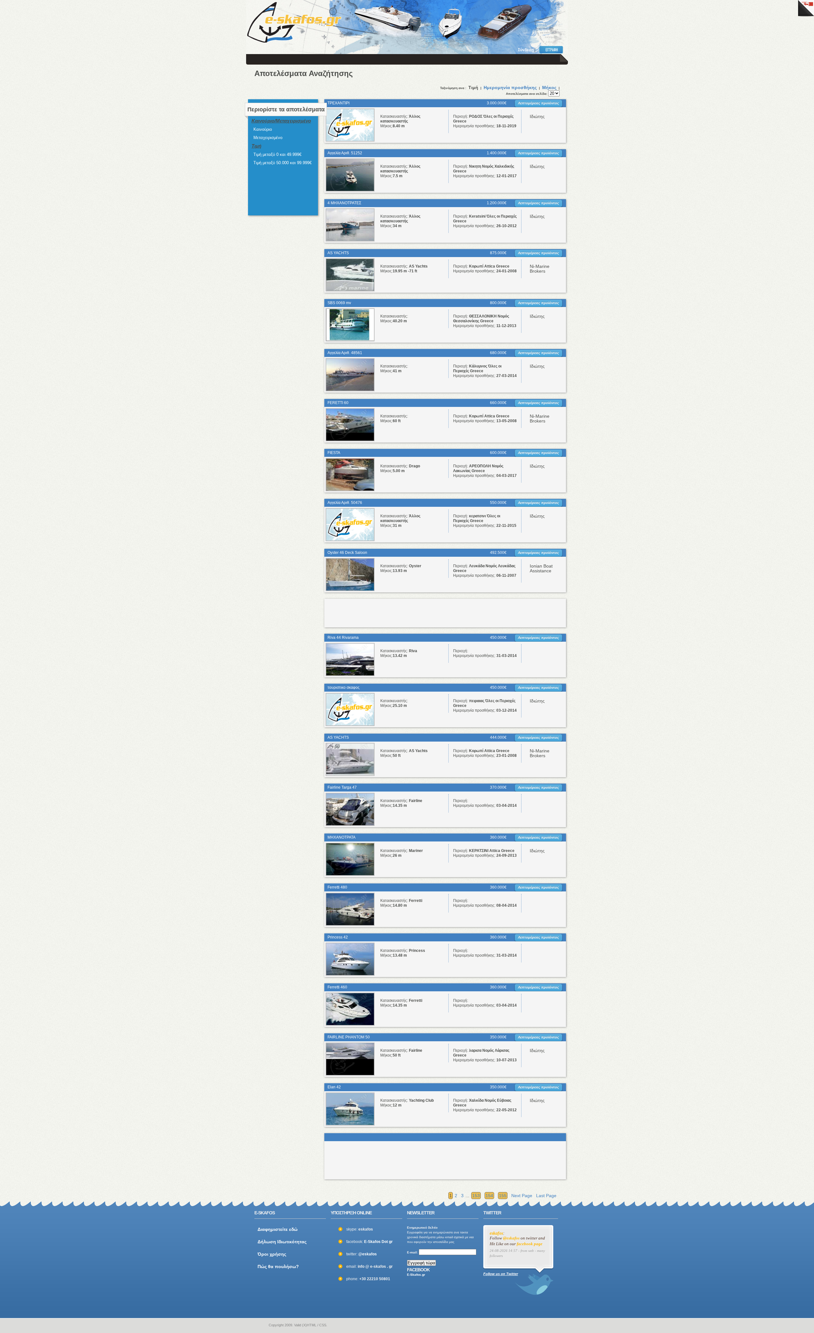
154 (489, 1195)
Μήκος (549, 87)
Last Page (546, 1195)
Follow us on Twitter (500, 1274)
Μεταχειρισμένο (267, 137)
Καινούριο (262, 129)
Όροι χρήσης (272, 1254)
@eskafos (367, 1254)
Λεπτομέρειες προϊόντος (538, 103)
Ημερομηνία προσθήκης (510, 87)
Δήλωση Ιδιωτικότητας (282, 1241)
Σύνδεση (526, 50)
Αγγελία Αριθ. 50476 (345, 502)
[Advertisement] (477, 19)
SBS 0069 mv (339, 303)
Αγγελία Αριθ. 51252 (345, 153)
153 (476, 1195)
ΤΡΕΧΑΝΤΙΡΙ (338, 103)
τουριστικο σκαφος (344, 687)
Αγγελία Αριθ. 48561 (345, 353)
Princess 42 (338, 937)
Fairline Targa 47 (342, 787)
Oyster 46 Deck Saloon (347, 552)
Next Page (521, 1195)
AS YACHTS (338, 253)
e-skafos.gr (258, 1325)
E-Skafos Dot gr (378, 1241)
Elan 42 (334, 1087)
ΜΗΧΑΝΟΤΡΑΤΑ (341, 837)
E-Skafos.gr (416, 1274)
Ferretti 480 (337, 887)
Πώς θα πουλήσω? (278, 1266)
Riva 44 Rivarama (343, 637)
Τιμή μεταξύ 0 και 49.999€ (277, 154)
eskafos (496, 1233)
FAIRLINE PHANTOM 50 (349, 1037)
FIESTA (334, 452)
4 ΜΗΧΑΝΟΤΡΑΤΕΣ (344, 203)
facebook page (529, 1244)
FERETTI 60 (338, 403)
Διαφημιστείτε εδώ (278, 1229)
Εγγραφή (552, 49)
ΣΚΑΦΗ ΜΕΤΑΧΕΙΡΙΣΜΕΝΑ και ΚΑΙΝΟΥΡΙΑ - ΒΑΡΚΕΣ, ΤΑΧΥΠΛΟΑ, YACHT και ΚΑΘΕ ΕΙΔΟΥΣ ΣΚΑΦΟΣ (294, 22)
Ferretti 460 (337, 987)
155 (503, 1195)
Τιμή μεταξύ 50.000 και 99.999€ (282, 162)
